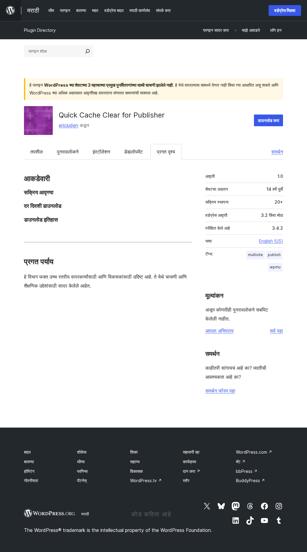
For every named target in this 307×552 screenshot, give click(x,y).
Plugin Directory (40, 30)
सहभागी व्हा (191, 452)
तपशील (36, 152)
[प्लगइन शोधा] (88, 51)
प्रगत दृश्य (166, 152)
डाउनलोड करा (268, 120)
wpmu (275, 267)
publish (274, 254)
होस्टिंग (29, 471)
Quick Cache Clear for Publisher (112, 115)
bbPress (247, 471)
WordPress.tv (146, 480)
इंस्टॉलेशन (101, 152)
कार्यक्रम (189, 461)
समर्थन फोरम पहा (220, 391)
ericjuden (68, 125)
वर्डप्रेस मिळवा (284, 10)
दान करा (191, 471)
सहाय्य (135, 461)
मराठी (85, 514)
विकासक (136, 471)
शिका (134, 452)
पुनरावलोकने (68, 152)
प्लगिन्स (82, 471)
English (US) (271, 240)
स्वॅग (186, 480)
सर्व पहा (276, 331)
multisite (255, 254)
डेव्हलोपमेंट (133, 152)
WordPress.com (254, 452)
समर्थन (277, 152)
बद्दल (27, 452)
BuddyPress (250, 480)
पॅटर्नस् (82, 480)
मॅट (241, 461)
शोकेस (81, 452)
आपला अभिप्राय (219, 331)
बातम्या (29, 461)
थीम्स (81, 461)
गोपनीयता (31, 480)
